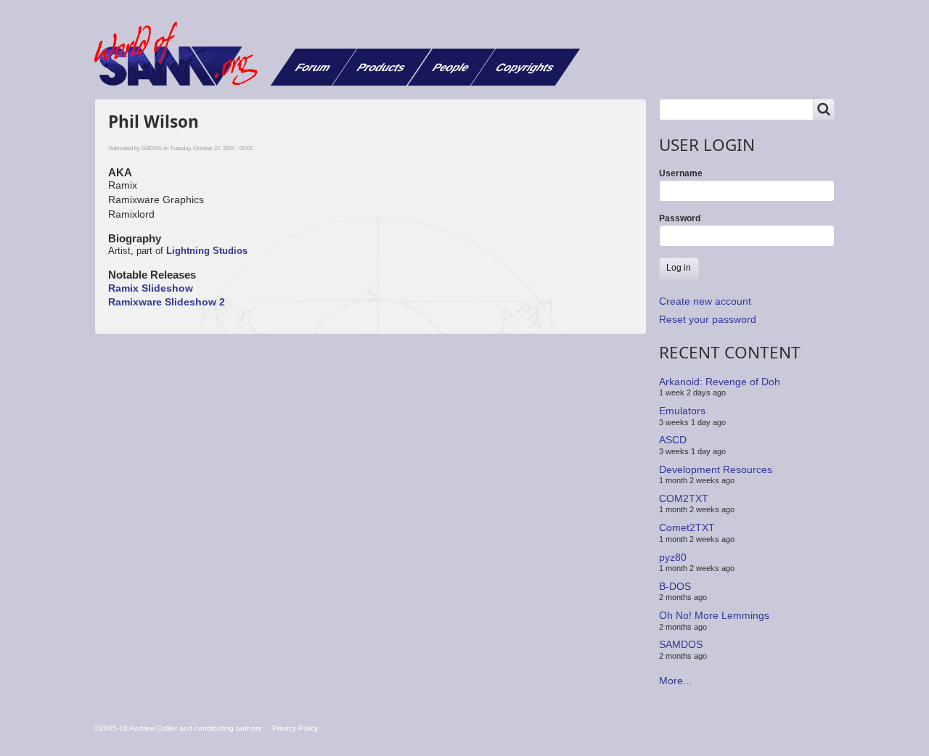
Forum (313, 67)
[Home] (181, 54)
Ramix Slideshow (150, 288)
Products (381, 67)
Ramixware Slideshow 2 (166, 302)
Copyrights (525, 67)
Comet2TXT (687, 527)
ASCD (673, 439)
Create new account (705, 301)
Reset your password (707, 319)
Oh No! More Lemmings (714, 615)
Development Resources (715, 468)
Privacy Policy (295, 728)
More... (675, 680)
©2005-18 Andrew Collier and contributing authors (177, 728)
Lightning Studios (206, 250)
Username (681, 173)
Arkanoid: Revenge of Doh (719, 381)
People (451, 67)
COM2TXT (683, 498)
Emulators (682, 410)
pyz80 (673, 556)
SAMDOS (681, 644)
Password (679, 218)
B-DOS (675, 586)
